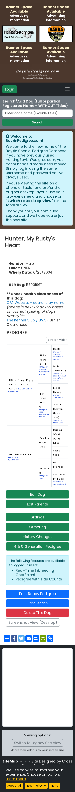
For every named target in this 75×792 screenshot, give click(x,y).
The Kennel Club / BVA (27, 320)
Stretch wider (57, 340)
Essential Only (36, 786)
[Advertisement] (37, 687)
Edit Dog (37, 494)
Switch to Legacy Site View (37, 742)
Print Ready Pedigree (37, 593)
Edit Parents (37, 504)
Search (37, 122)
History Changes (37, 536)
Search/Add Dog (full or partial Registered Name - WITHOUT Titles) (35, 103)
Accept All (14, 786)
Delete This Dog (37, 612)
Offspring (37, 526)
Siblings (37, 517)
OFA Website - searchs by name (35, 302)
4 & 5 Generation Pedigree (37, 546)
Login (9, 89)
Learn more (16, 778)
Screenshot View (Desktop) (32, 622)
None (54, 786)
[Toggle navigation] (67, 89)
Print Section (38, 603)
